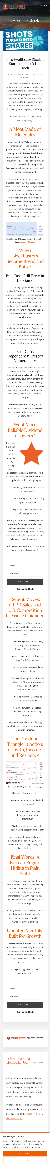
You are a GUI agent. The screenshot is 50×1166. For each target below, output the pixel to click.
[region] (25, 1149)
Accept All (25, 1154)
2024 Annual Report (27, 242)
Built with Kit (25, 589)
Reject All (25, 1160)
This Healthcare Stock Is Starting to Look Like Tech (25, 63)
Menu (44, 6)
